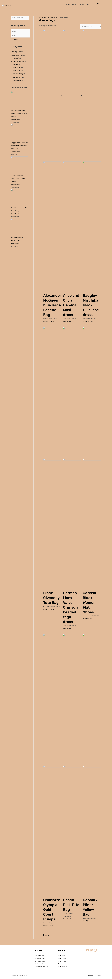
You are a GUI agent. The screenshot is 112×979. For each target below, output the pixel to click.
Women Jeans (39, 955)
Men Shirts (62, 958)
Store (74, 5)
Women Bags (17, 80)
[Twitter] (91, 950)
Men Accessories (63, 964)
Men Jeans (62, 955)
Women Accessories (17, 61)
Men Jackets (62, 966)
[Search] (30, 18)
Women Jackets (40, 961)
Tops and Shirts (40, 958)
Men (88, 5)
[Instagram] (95, 950)
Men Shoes (62, 961)
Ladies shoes (17, 77)
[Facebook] (87, 950)
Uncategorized (16, 52)
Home (68, 5)
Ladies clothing (18, 74)
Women (81, 5)
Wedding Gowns (16, 55)
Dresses (15, 58)
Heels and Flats (40, 964)
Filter (15, 39)
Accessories (16, 67)
